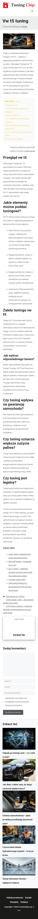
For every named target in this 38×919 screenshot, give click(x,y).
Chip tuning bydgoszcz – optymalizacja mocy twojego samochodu (20, 586)
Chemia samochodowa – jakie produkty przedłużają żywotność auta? (18, 819)
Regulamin (14, 902)
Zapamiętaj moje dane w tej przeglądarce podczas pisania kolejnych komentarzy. (17, 701)
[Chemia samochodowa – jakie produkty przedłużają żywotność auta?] (19, 802)
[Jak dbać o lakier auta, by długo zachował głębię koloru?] (19, 771)
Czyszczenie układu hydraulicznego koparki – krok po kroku (18, 851)
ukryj (16, 101)
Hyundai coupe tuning (17, 579)
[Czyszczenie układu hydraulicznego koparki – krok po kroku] (19, 835)
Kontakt (28, 898)
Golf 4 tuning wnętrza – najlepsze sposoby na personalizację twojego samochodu (17, 609)
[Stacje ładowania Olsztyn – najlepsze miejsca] (19, 867)
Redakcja (24, 902)
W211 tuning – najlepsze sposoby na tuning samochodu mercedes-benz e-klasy (20, 572)
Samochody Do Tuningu (15, 596)
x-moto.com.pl (29, 151)
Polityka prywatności (14, 898)
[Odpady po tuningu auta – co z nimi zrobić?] (19, 739)
